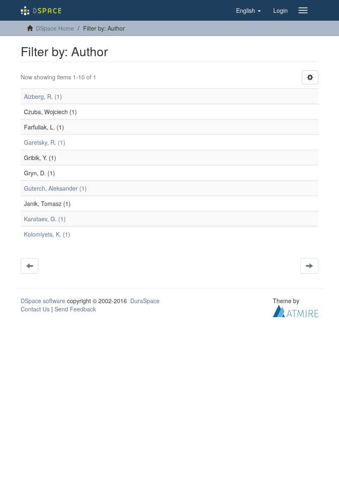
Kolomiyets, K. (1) (47, 234)
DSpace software (43, 301)
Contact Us (35, 309)
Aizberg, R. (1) (43, 96)
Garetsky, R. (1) (44, 142)
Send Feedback (75, 309)
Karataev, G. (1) (45, 219)
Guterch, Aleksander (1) (55, 188)
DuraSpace (145, 301)
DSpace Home (55, 28)
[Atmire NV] (295, 310)
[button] (248, 10)
